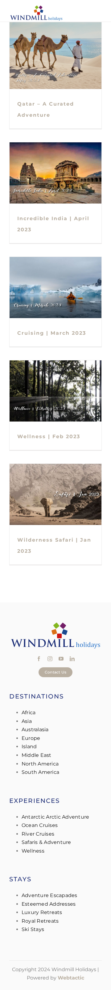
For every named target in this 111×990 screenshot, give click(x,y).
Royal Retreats (40, 921)
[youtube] (61, 658)
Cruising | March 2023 (51, 333)
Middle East (36, 755)
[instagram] (49, 658)
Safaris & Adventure (46, 842)
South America (40, 772)
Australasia (35, 729)
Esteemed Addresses (49, 904)
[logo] (36, 7)
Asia (27, 721)
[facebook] (38, 658)
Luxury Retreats (42, 912)
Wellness (33, 851)
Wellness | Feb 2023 (48, 436)
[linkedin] (72, 658)
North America (40, 764)
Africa (28, 712)
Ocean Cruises (40, 825)
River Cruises (38, 834)
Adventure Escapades (49, 895)
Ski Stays (33, 929)
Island (29, 746)
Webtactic (71, 978)
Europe (31, 738)
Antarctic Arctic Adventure (55, 817)
